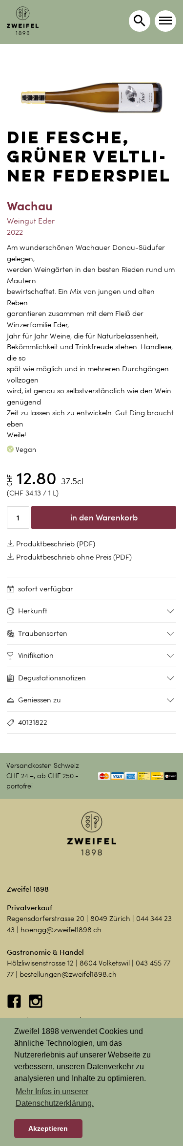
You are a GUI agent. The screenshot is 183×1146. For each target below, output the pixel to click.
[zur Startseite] (23, 21)
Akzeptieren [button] (48, 1128)
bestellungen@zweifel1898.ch (68, 974)
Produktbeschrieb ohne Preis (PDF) (73, 557)
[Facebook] (15, 1006)
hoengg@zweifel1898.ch (61, 929)
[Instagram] (35, 1006)
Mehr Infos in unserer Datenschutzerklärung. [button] (55, 1097)
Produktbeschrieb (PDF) (54, 543)
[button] (165, 21)
